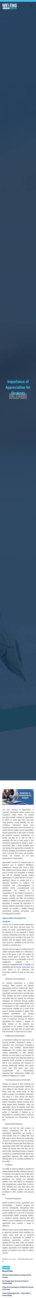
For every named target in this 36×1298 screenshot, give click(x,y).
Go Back (6, 1267)
